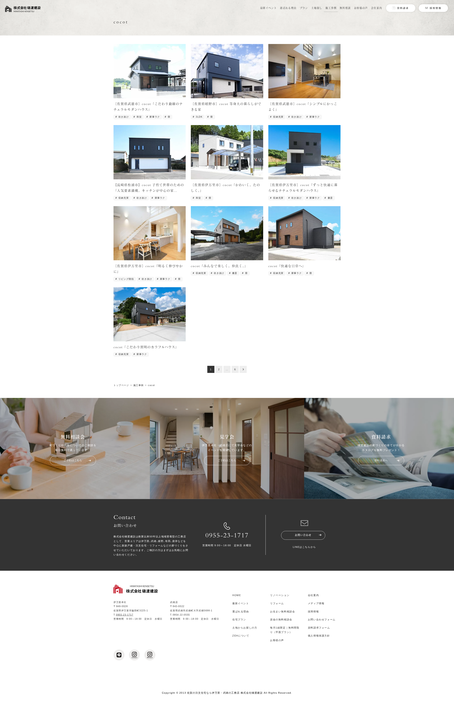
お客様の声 (277, 640)
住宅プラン (239, 619)
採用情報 (313, 611)
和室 (139, 116)
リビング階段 (125, 279)
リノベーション (279, 595)
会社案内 (313, 595)
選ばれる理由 (240, 611)
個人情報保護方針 (319, 635)
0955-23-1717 (227, 536)
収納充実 (278, 116)
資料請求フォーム (319, 627)
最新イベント (240, 603)
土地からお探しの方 (244, 627)
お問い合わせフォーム (322, 619)
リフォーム (277, 603)
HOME (236, 595)
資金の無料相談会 (281, 619)
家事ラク (154, 116)
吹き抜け (123, 116)
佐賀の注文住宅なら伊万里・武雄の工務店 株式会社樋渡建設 (225, 692)
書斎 (330, 198)
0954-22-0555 (181, 614)
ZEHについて (240, 635)
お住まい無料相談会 (282, 611)
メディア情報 (316, 603)
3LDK (199, 116)
